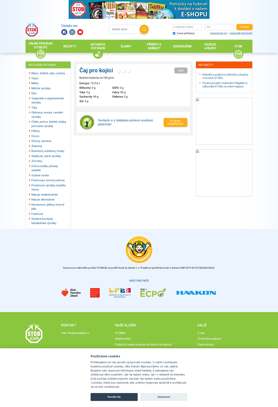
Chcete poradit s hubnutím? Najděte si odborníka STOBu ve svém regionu (224, 85)
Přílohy (35, 131)
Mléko (35, 83)
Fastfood (37, 214)
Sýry (34, 93)
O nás (201, 333)
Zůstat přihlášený (185, 33)
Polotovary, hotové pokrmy (48, 180)
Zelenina (36, 146)
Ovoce (35, 136)
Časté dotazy (205, 344)
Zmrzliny (36, 161)
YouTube (80, 32)
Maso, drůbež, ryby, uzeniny (48, 73)
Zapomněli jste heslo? (241, 33)
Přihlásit (244, 27)
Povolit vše (114, 396)
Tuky (34, 107)
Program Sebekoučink (175, 122)
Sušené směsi (40, 175)
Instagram (72, 32)
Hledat (144, 29)
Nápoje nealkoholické (44, 194)
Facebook (64, 32)
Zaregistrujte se (218, 33)
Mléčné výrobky (40, 88)
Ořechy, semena (41, 141)
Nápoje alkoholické (43, 199)
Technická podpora (209, 338)
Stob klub (32, 29)
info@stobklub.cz (78, 333)
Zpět (180, 70)
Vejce (34, 78)
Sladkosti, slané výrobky (46, 156)
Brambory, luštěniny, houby (47, 151)
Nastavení (164, 396)
